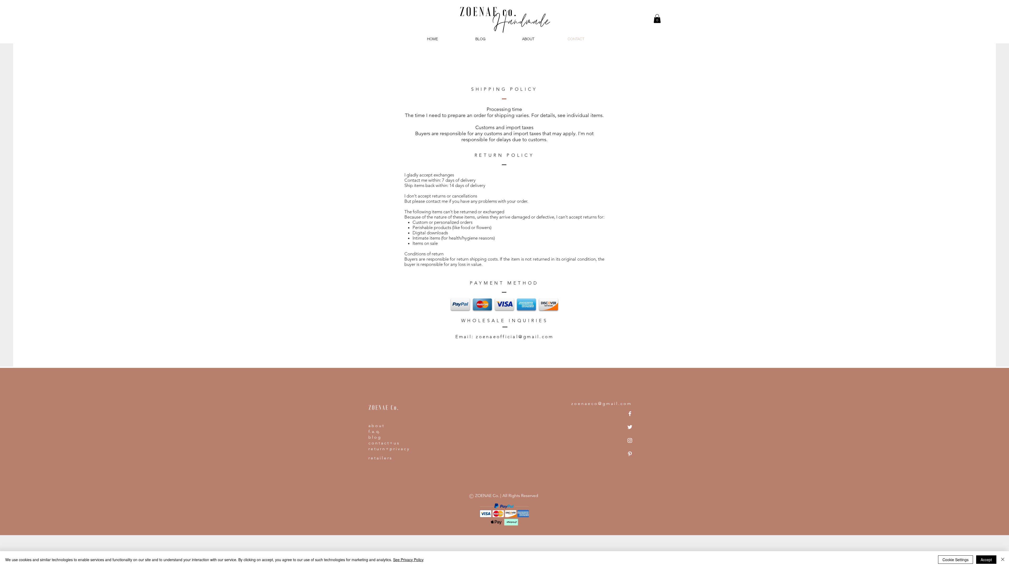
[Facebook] (630, 413)
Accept (986, 559)
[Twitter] (630, 427)
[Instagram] (630, 440)
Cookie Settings (956, 559)
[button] (657, 18)
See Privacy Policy (408, 559)
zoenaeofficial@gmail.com (514, 336)
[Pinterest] (630, 454)
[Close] (1003, 559)
